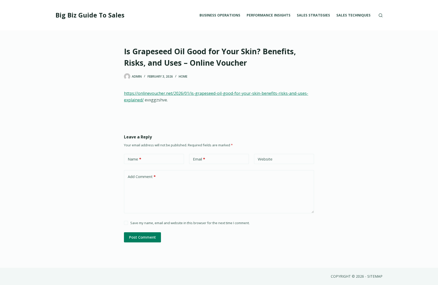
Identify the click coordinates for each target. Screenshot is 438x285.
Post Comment (142, 237)
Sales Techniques (353, 15)
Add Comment (142, 176)
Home (183, 76)
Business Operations (219, 15)
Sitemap (374, 276)
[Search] (380, 15)
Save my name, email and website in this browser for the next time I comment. (190, 223)
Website (265, 159)
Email (199, 159)
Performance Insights (268, 15)
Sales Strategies (313, 15)
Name (134, 159)
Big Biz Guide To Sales (90, 15)
